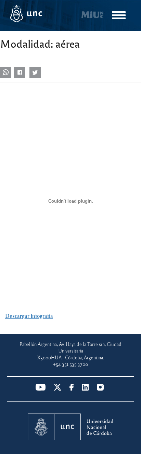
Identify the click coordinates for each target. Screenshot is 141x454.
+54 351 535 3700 (70, 364)
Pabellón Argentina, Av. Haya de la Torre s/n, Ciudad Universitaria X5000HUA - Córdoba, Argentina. (70, 350)
